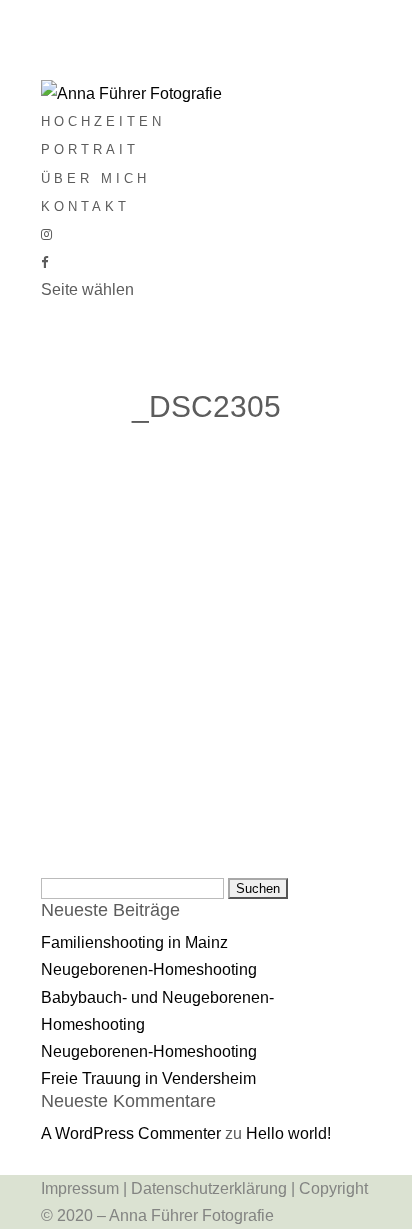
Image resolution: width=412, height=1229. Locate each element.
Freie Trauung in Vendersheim (148, 1078)
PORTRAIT (90, 149)
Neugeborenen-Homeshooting (149, 969)
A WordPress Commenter (131, 1133)
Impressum (80, 1188)
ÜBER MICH (95, 178)
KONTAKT (85, 206)
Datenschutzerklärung (209, 1188)
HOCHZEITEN (103, 121)
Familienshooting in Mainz (134, 942)
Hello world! (288, 1133)
